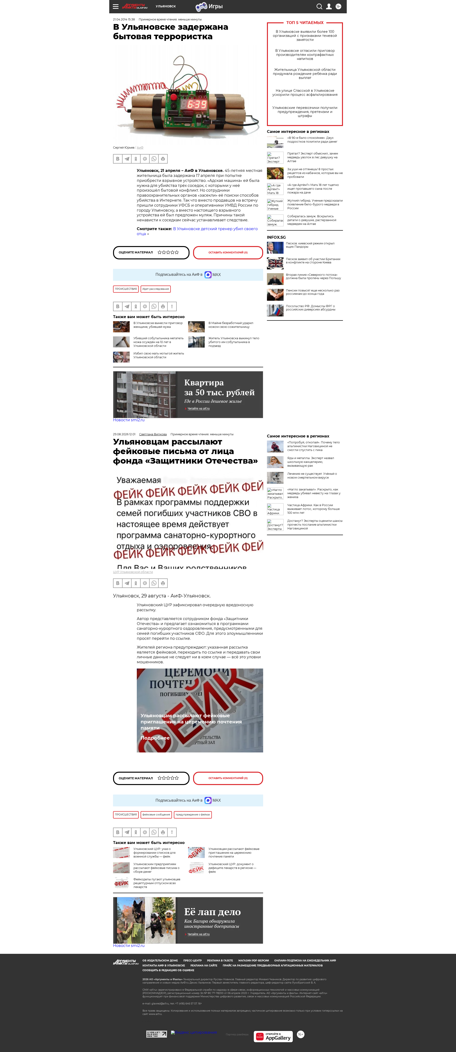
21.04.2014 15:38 (124, 19)
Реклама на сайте (203, 965)
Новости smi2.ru (129, 420)
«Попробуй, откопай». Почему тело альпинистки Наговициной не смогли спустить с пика (313, 446)
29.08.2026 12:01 (124, 434)
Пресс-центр (192, 960)
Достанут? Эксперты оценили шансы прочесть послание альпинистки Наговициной (314, 524)
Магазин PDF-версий (253, 960)
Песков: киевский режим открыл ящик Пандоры (310, 245)
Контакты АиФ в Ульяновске (163, 965)
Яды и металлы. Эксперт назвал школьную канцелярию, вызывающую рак (310, 461)
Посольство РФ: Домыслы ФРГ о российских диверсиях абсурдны (310, 308)
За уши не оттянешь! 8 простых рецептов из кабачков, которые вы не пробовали (315, 173)
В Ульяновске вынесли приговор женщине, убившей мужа (158, 325)
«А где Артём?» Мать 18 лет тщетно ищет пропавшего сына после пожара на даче (313, 188)
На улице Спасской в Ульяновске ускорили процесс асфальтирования (304, 93)
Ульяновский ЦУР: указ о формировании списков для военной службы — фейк (154, 852)
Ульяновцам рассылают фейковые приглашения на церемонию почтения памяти (191, 722)
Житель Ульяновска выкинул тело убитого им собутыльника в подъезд (234, 342)
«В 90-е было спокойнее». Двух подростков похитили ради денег (312, 139)
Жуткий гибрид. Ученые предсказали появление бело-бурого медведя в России (315, 204)
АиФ (140, 147)
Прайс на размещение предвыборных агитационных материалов (273, 965)
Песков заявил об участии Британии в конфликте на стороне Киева (313, 260)
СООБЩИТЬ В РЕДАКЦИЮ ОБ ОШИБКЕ (168, 970)
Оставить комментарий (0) (228, 252)
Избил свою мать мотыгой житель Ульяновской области (158, 355)
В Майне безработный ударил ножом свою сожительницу (231, 325)
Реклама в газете (220, 960)
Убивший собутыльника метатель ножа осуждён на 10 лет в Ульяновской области (158, 342)
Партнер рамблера (237, 1034)
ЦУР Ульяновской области (133, 572)
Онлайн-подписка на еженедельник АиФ (305, 960)
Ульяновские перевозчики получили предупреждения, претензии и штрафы (304, 112)
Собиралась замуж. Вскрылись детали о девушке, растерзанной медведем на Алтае (311, 220)
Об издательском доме (160, 960)
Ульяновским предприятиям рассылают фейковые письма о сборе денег (156, 867)
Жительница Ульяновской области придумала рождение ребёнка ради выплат (305, 74)
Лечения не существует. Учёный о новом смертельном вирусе (312, 475)
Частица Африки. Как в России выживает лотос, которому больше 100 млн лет (313, 508)
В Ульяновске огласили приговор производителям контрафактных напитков (305, 55)
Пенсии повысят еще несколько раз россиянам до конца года (312, 292)
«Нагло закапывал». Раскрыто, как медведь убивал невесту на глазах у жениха (314, 493)
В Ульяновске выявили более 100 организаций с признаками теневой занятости (305, 36)
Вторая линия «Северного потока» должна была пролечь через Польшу (313, 276)
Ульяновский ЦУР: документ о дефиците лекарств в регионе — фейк (232, 867)
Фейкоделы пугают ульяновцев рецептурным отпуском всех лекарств (156, 883)
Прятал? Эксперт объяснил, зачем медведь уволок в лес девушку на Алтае (312, 157)
